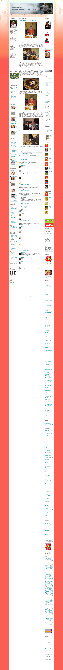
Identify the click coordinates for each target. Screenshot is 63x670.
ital (47, 588)
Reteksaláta (46, 310)
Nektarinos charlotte (47, 468)
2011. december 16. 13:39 (25, 190)
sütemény (46, 609)
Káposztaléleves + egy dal (48, 90)
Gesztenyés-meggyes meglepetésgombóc (48, 455)
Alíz (11, 280)
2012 (46, 84)
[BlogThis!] (32, 155)
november (47, 101)
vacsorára (51, 621)
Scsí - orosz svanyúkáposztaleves (48, 358)
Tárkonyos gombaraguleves (48, 361)
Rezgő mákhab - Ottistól (48, 652)
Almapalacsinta (47, 430)
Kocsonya (46, 292)
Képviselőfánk (47, 459)
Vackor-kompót (47, 512)
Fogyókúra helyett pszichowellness (14, 94)
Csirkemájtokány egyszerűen (47, 373)
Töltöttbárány (46, 326)
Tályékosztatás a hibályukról (50, 129)
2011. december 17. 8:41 (24, 250)
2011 (46, 85)
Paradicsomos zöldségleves (49, 351)
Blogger (12, 99)
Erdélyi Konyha (47, 569)
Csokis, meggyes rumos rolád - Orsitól (48, 638)
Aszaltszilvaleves (47, 337)
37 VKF (46, 558)
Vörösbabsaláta (47, 330)
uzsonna (46, 620)
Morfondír (47, 134)
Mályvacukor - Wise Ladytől (48, 648)
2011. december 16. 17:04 (25, 220)
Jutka (22, 161)
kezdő (47, 591)
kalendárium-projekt (48, 589)
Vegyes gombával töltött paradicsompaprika (48, 413)
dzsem (52, 565)
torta (48, 618)
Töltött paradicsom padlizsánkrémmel (47, 323)
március (47, 111)
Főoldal (12, 14)
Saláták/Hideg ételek (24, 14)
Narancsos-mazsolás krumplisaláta (48, 298)
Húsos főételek (35, 14)
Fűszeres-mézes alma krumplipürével (48, 375)
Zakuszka (46, 515)
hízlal (52, 584)
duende (22, 252)
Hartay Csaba (13, 260)
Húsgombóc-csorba (47, 523)
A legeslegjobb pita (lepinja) (16, 179)
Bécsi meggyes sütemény (48, 439)
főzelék (45, 575)
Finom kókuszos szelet (48, 452)
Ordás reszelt (46, 470)
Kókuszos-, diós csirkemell (48, 381)
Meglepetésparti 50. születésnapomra (48, 93)
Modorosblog (13, 234)
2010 (46, 115)
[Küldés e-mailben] (31, 155)
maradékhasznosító (47, 598)
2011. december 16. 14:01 (25, 203)
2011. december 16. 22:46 (25, 246)
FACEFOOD (47, 64)
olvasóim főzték (49, 604)
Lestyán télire (50, 171)
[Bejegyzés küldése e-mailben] (30, 155)
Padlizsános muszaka (48, 390)
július (47, 106)
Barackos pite (46, 435)
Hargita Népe (46, 583)
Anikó (22, 213)
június (47, 107)
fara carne (50, 572)
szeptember (48, 103)
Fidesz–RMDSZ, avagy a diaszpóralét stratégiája (14, 244)
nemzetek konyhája (49, 601)
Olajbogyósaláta (47, 301)
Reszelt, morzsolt (47, 487)
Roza (22, 222)
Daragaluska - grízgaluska (48, 480)
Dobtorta (46, 447)
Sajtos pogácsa (16, 184)
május (47, 108)
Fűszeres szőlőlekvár (48, 495)
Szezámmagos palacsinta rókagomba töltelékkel (48, 312)
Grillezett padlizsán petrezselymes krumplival (48, 377)
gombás (46, 577)
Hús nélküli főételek (41, 14)
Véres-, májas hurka (47, 415)
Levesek (30, 14)
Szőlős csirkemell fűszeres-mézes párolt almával (48, 405)
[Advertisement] (31, 284)
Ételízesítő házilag (50, 153)
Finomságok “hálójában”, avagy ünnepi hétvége (13, 214)
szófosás (48, 613)
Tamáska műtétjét (32, 152)
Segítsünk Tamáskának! (48, 96)
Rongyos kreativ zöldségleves (47, 353)
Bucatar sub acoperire (13, 160)
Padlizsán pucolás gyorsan (50, 186)
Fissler (49, 573)
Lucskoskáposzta (47, 423)
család (45, 563)
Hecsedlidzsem (47, 498)
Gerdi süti (12, 170)
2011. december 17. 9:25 (24, 255)
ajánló (45, 559)
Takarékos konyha (14, 182)
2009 (46, 116)
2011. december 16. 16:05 (25, 216)
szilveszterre (46, 612)
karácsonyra (46, 590)
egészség (47, 567)
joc (52, 588)
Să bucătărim (13, 153)
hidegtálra (46, 584)
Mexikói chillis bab (47, 475)
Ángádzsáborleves (47, 364)
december (47, 86)
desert (51, 564)
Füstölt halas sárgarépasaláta (47, 290)
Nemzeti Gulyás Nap (48, 602)
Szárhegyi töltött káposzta (48, 403)
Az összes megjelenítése (14, 165)
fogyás (52, 573)
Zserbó (46, 471)
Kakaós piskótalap (47, 484)
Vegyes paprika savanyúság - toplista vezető (50, 182)
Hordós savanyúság (47, 499)
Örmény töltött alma (47, 333)
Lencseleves (46, 347)
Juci (22, 236)
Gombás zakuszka (50, 158)
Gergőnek (23, 153)
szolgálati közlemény (49, 614)
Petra (22, 257)
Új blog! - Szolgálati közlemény (50, 149)
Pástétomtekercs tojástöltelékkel (47, 308)
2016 (46, 83)
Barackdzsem (46, 494)
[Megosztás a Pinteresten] (35, 155)
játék (50, 588)
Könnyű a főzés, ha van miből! (14, 124)
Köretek (47, 14)
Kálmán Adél (23, 165)
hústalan (49, 586)
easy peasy (13, 156)
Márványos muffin (47, 465)
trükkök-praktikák (49, 619)
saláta (46, 607)
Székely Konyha (47, 611)
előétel (51, 568)
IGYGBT (45, 588)
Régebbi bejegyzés (39, 293)
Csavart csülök (47, 281)
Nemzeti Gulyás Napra (48, 603)
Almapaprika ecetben (50, 211)
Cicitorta (46, 441)
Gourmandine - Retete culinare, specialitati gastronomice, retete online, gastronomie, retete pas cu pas (14, 142)
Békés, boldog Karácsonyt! (48, 88)
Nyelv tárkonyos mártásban (48, 300)
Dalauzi (46, 442)
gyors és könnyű (49, 578)
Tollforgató (12, 282)
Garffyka (12, 212)
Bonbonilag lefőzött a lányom (50, 168)
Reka (22, 230)
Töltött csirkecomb (47, 410)
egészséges (51, 567)
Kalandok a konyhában (13, 226)
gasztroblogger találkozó (48, 576)
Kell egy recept (13, 217)
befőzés (49, 560)
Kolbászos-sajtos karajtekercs (47, 294)
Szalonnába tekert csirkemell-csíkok (47, 401)
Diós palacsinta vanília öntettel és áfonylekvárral (48, 444)
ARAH (45, 560)
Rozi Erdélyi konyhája (13, 105)
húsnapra (50, 585)
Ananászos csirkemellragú (48, 369)
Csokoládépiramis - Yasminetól (47, 640)
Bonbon (46, 438)
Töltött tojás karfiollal (47, 325)
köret (50, 595)
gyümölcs (49, 579)
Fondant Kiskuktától (47, 642)
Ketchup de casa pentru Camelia (50, 163)
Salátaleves (46, 356)
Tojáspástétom (47, 317)
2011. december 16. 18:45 (25, 224)
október (47, 102)
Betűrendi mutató (17, 14)
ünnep (50, 620)
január (47, 113)
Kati (22, 261)
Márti (22, 192)
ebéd (46, 566)
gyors (50, 577)
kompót (46, 592)
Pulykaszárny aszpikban (48, 306)
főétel (50, 574)
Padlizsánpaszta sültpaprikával (47, 303)
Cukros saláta (46, 285)
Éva (22, 169)
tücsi (22, 186)
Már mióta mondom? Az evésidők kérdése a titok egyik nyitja (14, 96)
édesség (51, 566)
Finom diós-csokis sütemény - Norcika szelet (48, 450)
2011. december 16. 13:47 (25, 195)
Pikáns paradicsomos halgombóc (48, 392)
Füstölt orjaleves (47, 341)
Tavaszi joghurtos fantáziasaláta (47, 315)
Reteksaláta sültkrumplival (48, 395)
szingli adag (51, 612)
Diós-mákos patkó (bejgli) (48, 446)
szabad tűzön (50, 610)
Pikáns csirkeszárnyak (48, 305)
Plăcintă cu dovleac (14, 154)
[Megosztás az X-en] (33, 155)
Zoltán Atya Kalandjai (13, 256)
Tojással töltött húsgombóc (48, 318)
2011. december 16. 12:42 (25, 184)
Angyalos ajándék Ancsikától (48, 99)
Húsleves (46, 344)
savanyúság (46, 608)
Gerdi (22, 226)
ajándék (50, 558)
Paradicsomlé (46, 508)
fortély (47, 574)
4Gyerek (22, 176)
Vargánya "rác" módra (48, 411)
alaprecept (49, 559)
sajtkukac (12, 221)
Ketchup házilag (50, 144)
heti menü (50, 583)
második (51, 600)
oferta (45, 604)
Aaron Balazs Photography (48, 122)
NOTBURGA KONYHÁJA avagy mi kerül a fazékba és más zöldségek (14, 207)
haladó (49, 582)
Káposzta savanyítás (50, 202)
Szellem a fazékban (14, 176)
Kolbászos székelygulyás (48, 380)
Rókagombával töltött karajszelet (48, 397)
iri (21, 209)
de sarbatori (47, 564)
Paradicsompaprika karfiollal (49, 509)
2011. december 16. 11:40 (25, 163)
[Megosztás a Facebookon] (34, 155)
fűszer (50, 575)
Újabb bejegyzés (22, 293)
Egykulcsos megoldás (14, 257)
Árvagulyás (46, 365)
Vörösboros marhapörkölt (48, 416)
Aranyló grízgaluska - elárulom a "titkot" (50, 198)
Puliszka (46, 486)
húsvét (45, 587)
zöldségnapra (47, 624)
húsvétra (49, 587)
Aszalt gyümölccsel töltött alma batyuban (48, 434)
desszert (46, 565)
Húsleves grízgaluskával (48, 524)
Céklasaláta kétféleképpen (48, 286)
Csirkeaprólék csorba (48, 340)
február (47, 112)
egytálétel (47, 568)
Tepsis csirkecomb (47, 406)
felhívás (46, 573)
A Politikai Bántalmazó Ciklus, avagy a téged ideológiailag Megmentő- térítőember (14, 237)
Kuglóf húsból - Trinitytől (48, 647)
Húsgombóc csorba (47, 343)
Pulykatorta (46, 393)
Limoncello (46, 462)
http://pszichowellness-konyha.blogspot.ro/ (14, 88)
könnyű (49, 594)
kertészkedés (51, 590)
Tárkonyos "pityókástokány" (49, 424)
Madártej (46, 463)
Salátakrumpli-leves (47, 355)
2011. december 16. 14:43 (25, 207)
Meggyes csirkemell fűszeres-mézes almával (48, 383)
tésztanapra (47, 617)
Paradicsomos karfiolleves (48, 350)
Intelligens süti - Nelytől (48, 643)
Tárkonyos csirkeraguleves (48, 360)
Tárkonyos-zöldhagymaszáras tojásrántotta (47, 321)
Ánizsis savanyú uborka (48, 516)
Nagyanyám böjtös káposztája (47, 387)
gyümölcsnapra (46, 580)
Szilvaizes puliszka (47, 313)
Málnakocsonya (47, 505)
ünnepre (46, 621)
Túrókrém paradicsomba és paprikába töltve (48, 328)
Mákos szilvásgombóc (48, 385)
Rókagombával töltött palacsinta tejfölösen (48, 399)
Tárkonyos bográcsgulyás (48, 476)
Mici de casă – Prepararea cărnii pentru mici (13, 146)
